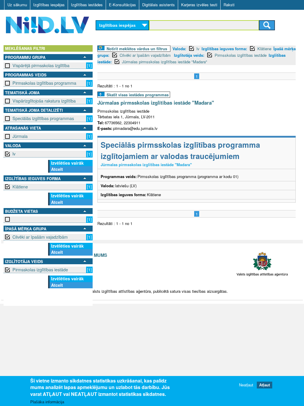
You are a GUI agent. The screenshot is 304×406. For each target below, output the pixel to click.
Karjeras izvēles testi (199, 4)
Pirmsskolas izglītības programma (44, 83)
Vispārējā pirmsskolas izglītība (40, 65)
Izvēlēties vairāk (67, 163)
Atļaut (264, 385)
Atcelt (57, 169)
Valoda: (179, 48)
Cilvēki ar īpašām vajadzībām (40, 237)
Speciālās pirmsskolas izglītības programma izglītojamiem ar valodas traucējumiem (180, 150)
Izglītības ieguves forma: (224, 48)
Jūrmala (20, 136)
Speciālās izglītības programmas (43, 118)
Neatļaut (246, 385)
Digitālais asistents (158, 4)
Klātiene (20, 187)
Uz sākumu (17, 4)
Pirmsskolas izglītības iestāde (40, 270)
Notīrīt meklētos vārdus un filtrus (137, 48)
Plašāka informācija (47, 402)
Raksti (229, 4)
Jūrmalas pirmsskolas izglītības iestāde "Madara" (164, 61)
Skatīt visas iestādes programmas (138, 94)
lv (13, 154)
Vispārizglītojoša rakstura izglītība (44, 101)
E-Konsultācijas (122, 4)
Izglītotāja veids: (189, 55)
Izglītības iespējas (49, 4)
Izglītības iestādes (87, 4)
